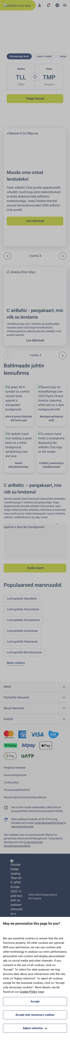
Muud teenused (14, 708)
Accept (35, 1001)
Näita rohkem (16, 663)
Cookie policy (11, 782)
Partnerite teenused (16, 697)
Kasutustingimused (15, 775)
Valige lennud (35, 98)
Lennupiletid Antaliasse (22, 631)
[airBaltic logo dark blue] (18, 5)
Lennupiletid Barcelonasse (24, 652)
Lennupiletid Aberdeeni (22, 598)
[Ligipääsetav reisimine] (39, 5)
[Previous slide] (7, 256)
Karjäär (8, 719)
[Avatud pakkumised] (48, 5)
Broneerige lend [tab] (19, 56)
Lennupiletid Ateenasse (22, 641)
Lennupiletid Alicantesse (23, 609)
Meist (7, 686)
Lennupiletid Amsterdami (23, 620)
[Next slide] (62, 256)
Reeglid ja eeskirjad (15, 767)
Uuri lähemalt (35, 221)
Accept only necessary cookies (35, 1014)
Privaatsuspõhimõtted (17, 789)
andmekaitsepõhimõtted (49, 822)
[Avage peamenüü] (65, 5)
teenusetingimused (22, 826)
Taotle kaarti (35, 568)
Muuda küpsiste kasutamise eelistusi (25, 797)
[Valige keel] (57, 5)
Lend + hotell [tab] (44, 56)
